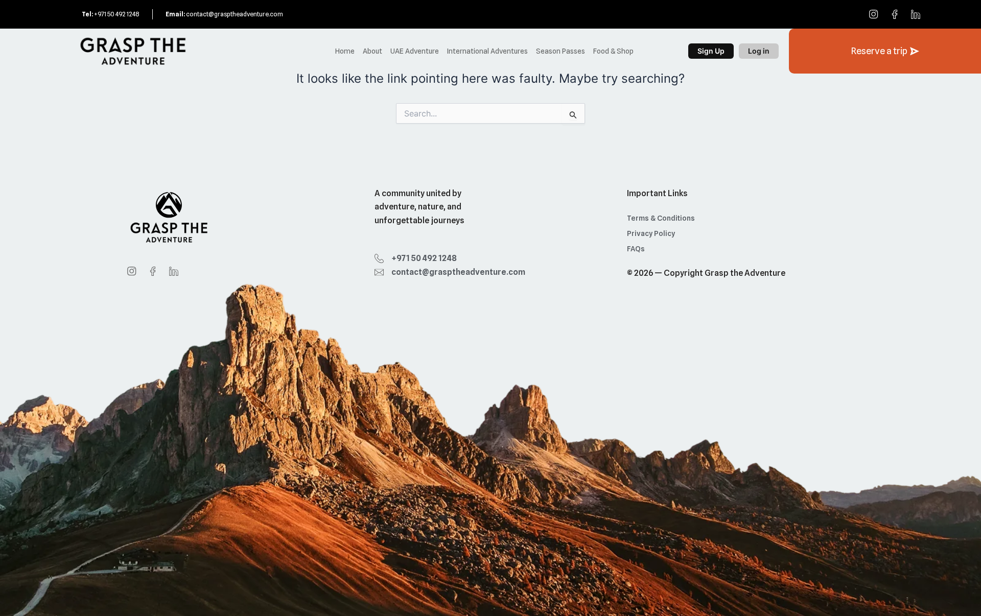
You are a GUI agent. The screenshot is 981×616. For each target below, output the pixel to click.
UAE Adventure (414, 51)
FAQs (636, 249)
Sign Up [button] (711, 50)
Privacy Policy (651, 233)
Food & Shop (613, 51)
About (372, 51)
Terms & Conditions (661, 218)
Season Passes (560, 51)
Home (345, 51)
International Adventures (487, 51)
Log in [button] (758, 50)
